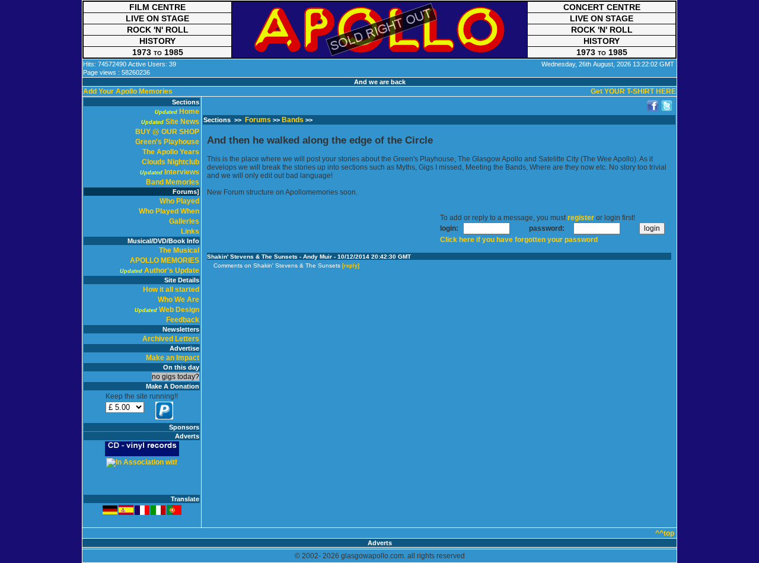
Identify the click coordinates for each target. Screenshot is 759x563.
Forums (258, 120)
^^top (664, 533)
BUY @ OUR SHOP (167, 132)
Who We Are (178, 299)
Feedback (182, 320)
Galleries (184, 221)
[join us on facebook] (653, 106)
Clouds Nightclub (170, 162)
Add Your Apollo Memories (128, 91)
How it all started (171, 289)
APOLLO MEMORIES (164, 260)
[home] (379, 29)
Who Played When (169, 211)
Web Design (179, 310)
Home (189, 111)
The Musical (179, 250)
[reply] (350, 266)
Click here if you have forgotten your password (519, 240)
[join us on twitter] (667, 106)
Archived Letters (170, 339)
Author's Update (171, 270)
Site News (182, 121)
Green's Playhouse (167, 142)
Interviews (181, 172)
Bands (293, 120)
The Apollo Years (170, 152)
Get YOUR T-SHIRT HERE (633, 91)
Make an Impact (172, 358)
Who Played (179, 201)
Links (190, 231)
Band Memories (172, 182)
